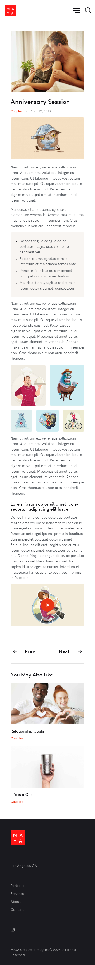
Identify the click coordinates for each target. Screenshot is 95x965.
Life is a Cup (22, 794)
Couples (16, 111)
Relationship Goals (27, 731)
